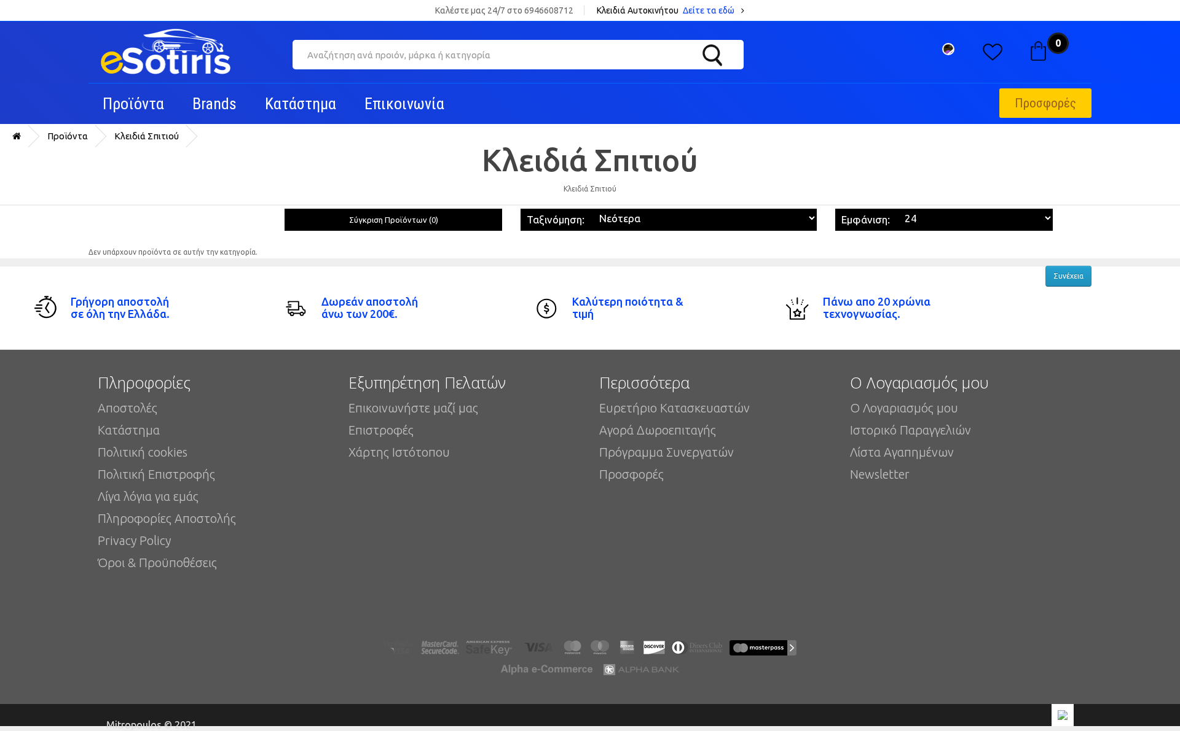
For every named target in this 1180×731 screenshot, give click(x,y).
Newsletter (880, 474)
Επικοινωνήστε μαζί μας (413, 408)
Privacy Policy (134, 540)
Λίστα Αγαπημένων (902, 452)
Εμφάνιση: (865, 219)
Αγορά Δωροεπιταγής (657, 430)
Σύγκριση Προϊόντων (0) (393, 219)
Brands (214, 104)
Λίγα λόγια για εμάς (148, 496)
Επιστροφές (381, 430)
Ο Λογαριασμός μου (904, 408)
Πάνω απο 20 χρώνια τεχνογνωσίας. (876, 307)
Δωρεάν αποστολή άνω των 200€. (369, 307)
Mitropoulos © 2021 (151, 723)
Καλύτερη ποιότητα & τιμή (627, 307)
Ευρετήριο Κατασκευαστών (674, 408)
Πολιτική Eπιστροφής (156, 474)
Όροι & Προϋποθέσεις (157, 562)
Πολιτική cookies (142, 452)
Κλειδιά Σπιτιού (146, 136)
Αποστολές (127, 408)
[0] (1037, 48)
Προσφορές (1045, 103)
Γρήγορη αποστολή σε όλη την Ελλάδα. (120, 307)
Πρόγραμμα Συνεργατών (666, 452)
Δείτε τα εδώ (709, 10)
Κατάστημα (300, 104)
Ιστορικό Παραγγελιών (910, 430)
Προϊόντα (133, 104)
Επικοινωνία (404, 104)
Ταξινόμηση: (555, 219)
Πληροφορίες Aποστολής (167, 518)
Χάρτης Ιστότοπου (399, 452)
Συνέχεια (1068, 276)
